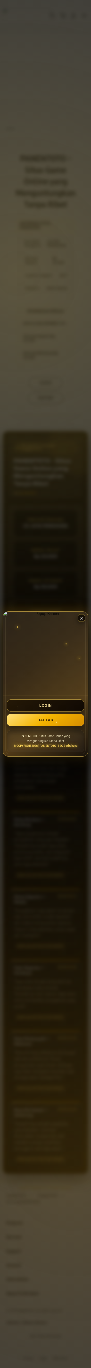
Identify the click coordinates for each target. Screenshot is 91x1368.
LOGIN (45, 705)
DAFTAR (45, 720)
